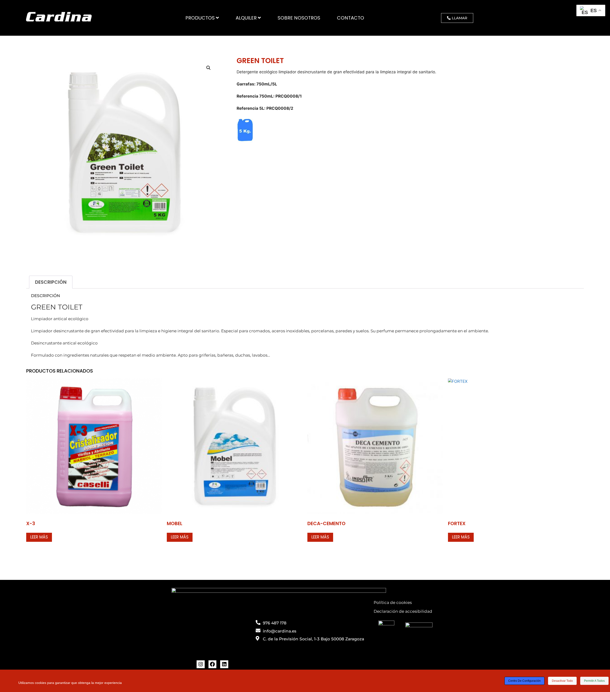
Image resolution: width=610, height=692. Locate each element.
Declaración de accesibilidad (403, 611)
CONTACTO (350, 18)
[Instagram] (201, 664)
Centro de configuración (524, 680)
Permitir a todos (594, 680)
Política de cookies (393, 602)
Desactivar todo (562, 680)
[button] (208, 68)
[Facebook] (212, 664)
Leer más (39, 537)
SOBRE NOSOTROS (299, 18)
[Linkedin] (224, 664)
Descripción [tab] (50, 282)
